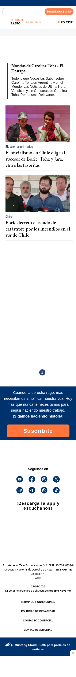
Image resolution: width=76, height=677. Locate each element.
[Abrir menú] (7, 11)
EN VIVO (67, 22)
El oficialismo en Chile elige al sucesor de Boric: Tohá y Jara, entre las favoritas (35, 158)
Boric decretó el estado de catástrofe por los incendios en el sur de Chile (37, 228)
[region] (37, 51)
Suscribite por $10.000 (59, 11)
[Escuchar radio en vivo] (6, 22)
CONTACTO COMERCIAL (38, 620)
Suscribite (38, 431)
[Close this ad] (73, 653)
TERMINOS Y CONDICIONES (38, 602)
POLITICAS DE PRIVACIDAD (38, 611)
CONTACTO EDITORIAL (38, 629)
